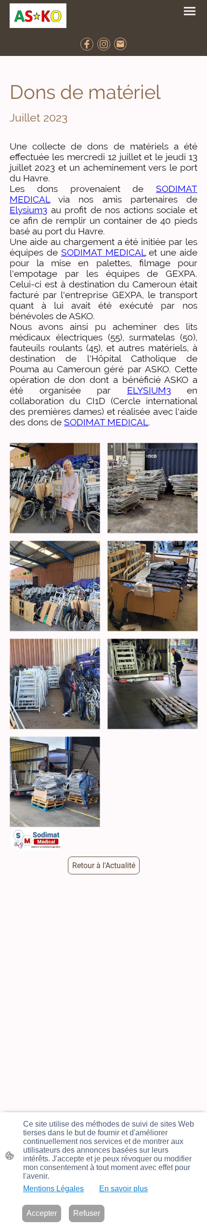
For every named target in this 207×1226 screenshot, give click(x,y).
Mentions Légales (53, 1189)
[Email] (120, 44)
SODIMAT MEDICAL (103, 252)
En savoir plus (123, 1189)
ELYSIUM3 (149, 390)
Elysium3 (28, 209)
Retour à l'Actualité (103, 865)
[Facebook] (86, 44)
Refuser (86, 1213)
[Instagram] (103, 44)
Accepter (41, 1213)
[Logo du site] (38, 15)
